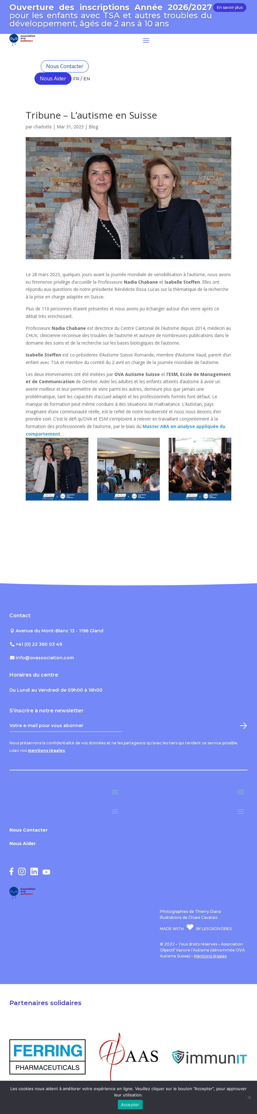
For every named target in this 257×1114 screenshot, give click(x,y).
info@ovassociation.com (45, 658)
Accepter (130, 1104)
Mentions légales (210, 956)
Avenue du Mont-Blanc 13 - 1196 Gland (59, 631)
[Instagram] (22, 873)
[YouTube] (46, 873)
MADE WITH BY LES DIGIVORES (196, 928)
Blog (93, 127)
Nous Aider (53, 78)
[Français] (78, 66)
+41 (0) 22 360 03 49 (39, 644)
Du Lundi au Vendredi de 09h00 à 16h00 (55, 690)
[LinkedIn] (34, 873)
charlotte (43, 127)
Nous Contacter (64, 66)
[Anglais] (78, 79)
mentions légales (46, 750)
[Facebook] (11, 873)
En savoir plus (230, 7)
